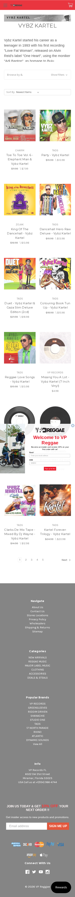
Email (31, 452)
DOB (31, 460)
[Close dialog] (72, 425)
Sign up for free (50, 468)
